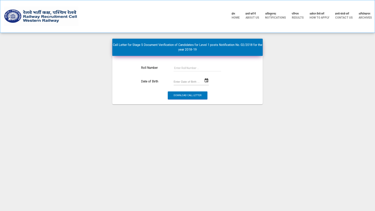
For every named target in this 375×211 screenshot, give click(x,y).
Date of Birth (149, 81)
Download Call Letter (188, 95)
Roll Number (149, 68)
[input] (191, 81)
